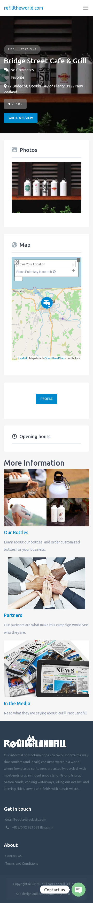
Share (17, 103)
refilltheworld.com (23, 7)
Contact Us (13, 855)
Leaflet (22, 358)
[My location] (46, 350)
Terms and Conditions (21, 863)
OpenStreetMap (54, 358)
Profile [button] (47, 398)
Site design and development (37, 893)
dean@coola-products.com (26, 819)
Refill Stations (22, 49)
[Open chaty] (79, 890)
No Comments (22, 70)
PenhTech (70, 893)
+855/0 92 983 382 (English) (32, 827)
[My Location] (54, 271)
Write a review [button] (21, 118)
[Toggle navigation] (85, 7)
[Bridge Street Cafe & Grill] (47, 303)
